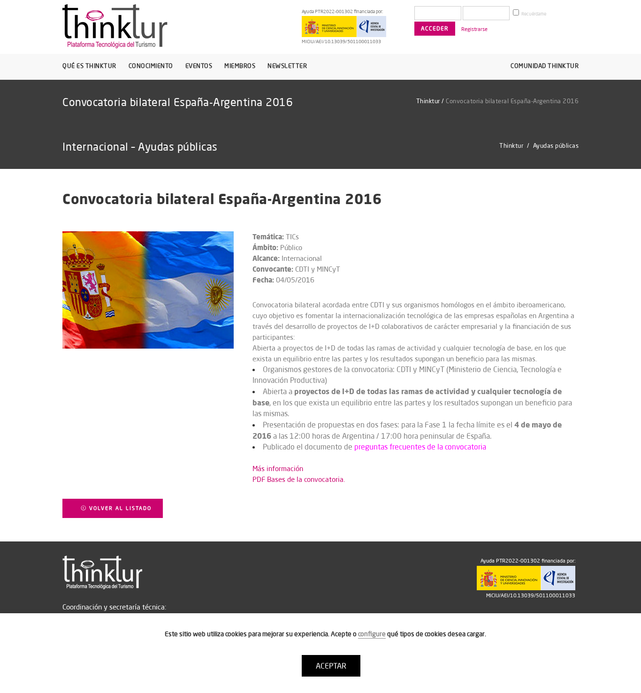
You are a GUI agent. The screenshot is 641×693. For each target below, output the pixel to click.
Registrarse (474, 29)
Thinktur (428, 101)
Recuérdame (533, 14)
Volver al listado (119, 508)
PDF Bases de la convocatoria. (298, 479)
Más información (277, 468)
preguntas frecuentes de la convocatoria (420, 446)
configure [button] (372, 634)
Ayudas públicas (556, 145)
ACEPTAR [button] (331, 665)
